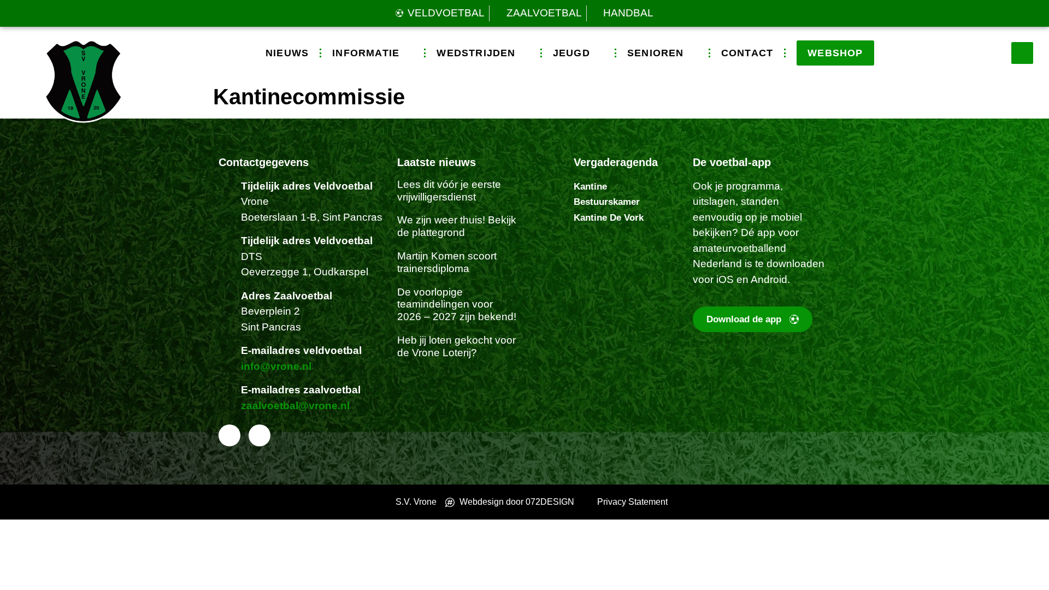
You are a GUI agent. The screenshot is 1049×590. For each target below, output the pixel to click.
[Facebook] (229, 435)
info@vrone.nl (276, 366)
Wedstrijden (476, 53)
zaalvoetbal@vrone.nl (295, 405)
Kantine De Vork (609, 218)
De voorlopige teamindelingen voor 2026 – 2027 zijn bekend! (456, 304)
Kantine (590, 186)
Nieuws (287, 53)
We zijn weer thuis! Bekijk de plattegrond (456, 226)
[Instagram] (259, 435)
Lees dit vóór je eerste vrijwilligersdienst (449, 191)
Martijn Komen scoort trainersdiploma (447, 262)
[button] (1022, 53)
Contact (747, 53)
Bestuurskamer (607, 202)
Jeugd (571, 53)
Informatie (365, 53)
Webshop (835, 53)
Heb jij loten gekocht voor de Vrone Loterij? (456, 346)
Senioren (655, 53)
